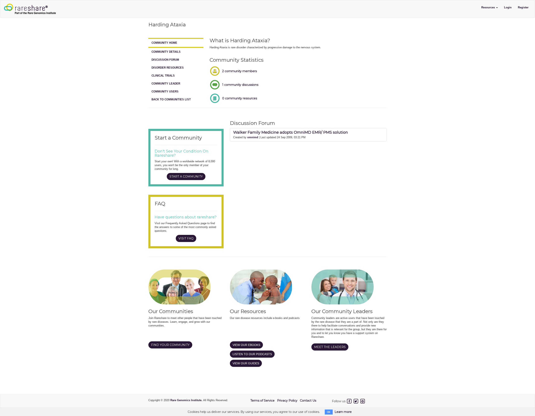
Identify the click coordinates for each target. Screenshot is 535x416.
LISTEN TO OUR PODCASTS (252, 354)
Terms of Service (262, 400)
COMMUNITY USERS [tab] (165, 91)
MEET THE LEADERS (330, 347)
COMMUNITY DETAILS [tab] (166, 51)
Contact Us (308, 400)
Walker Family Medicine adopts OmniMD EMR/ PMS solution (290, 132)
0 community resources (239, 98)
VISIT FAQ (186, 238)
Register (523, 7)
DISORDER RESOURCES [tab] (168, 67)
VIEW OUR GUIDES (246, 363)
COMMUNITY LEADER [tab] (166, 83)
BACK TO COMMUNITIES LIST (171, 99)
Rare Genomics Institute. (186, 400)
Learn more (343, 412)
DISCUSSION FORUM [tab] (165, 59)
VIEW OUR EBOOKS (246, 345)
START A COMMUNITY (186, 176)
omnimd (252, 137)
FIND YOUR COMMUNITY (170, 345)
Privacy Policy (287, 400)
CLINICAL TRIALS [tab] (163, 75)
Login (508, 7)
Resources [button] (488, 7)
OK (328, 412)
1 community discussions (240, 85)
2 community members (239, 71)
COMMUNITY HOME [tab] (164, 42)
